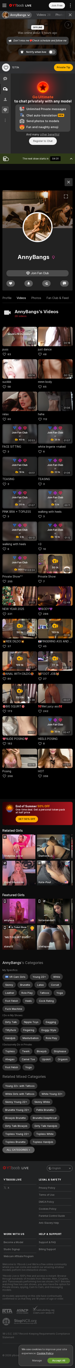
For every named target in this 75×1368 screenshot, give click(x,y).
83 (9, 354)
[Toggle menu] (4, 5)
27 (45, 678)
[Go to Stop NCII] (26, 1321)
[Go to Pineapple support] (6, 1321)
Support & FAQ (47, 1242)
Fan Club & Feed (57, 298)
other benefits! (49, 134)
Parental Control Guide (52, 1216)
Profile (6, 298)
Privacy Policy (47, 1187)
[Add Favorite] (6, 67)
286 (45, 613)
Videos (44, 15)
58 (9, 386)
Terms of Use (46, 1194)
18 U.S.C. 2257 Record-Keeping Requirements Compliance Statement (36, 1335)
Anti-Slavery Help (49, 1223)
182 (9, 743)
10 (44, 549)
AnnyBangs (11, 963)
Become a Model (13, 1242)
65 (44, 386)
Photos (63, 15)
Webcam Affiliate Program (19, 1256)
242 (45, 711)
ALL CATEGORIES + (18, 1149)
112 (45, 419)
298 (10, 776)
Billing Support (47, 1249)
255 (9, 581)
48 (45, 354)
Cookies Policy (47, 1209)
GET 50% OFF (26, 819)
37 (9, 646)
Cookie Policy (45, 1353)
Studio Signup (12, 1249)
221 (9, 613)
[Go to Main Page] (23, 5)
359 (45, 776)
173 (9, 711)
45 (44, 646)
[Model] (69, 182)
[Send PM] (64, 283)
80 (9, 678)
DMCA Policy (46, 1202)
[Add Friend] (46, 283)
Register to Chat (43, 140)
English (56, 1168)
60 (9, 419)
